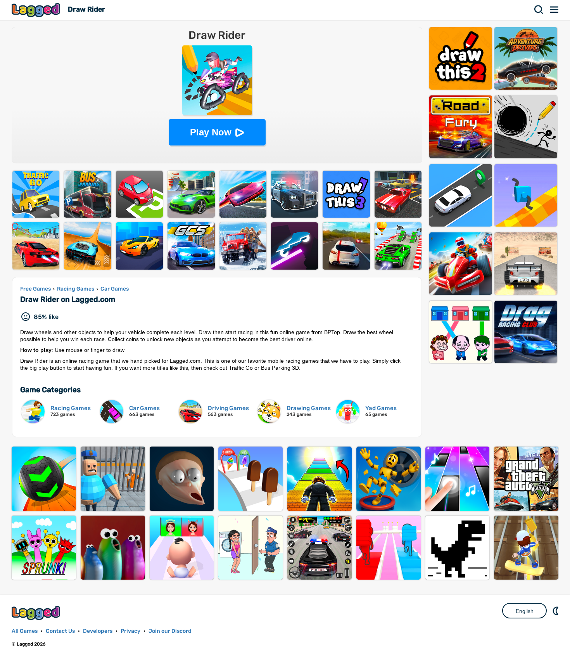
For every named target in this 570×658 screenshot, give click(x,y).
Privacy (130, 631)
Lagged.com (37, 613)
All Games (25, 631)
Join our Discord (170, 631)
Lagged (37, 10)
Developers (97, 631)
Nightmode (556, 610)
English (525, 611)
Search (539, 9)
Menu (554, 9)
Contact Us (60, 631)
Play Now (210, 132)
